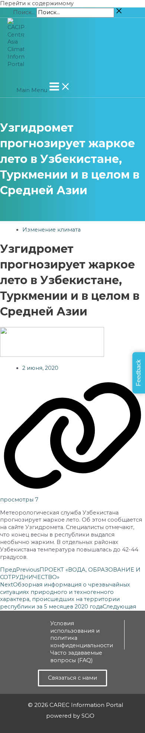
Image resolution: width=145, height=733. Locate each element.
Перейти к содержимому (37, 3)
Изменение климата (51, 229)
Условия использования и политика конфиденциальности (81, 634)
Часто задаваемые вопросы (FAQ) (76, 656)
